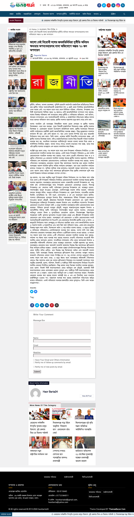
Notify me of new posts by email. (49, 367)
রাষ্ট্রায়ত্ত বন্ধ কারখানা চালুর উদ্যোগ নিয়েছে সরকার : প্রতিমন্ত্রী (16, 131)
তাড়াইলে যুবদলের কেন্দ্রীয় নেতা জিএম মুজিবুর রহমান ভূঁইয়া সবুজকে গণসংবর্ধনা (16, 196)
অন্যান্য (96, 14)
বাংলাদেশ (42, 29)
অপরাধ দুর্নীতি (62, 14)
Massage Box (39, 320)
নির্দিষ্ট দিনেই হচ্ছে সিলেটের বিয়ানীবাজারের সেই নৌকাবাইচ (104, 133)
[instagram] (109, 5)
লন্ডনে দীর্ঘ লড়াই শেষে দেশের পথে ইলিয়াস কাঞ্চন (16, 111)
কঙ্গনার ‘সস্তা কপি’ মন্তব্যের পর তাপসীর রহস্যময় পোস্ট (119, 92)
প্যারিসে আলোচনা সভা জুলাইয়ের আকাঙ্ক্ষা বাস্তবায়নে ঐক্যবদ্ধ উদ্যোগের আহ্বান (119, 134)
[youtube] (118, 5)
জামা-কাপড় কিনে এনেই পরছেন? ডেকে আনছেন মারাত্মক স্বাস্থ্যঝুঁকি (103, 154)
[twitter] (104, 5)
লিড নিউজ (51, 29)
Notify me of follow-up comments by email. (53, 362)
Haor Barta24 (50, 391)
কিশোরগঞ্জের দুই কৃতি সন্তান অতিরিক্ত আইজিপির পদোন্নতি (84, 426)
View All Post (87, 396)
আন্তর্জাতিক (27, 14)
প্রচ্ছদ (12, 14)
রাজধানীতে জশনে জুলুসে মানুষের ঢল (104, 109)
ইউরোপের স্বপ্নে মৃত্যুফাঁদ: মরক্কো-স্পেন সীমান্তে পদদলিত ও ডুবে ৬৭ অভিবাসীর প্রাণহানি (17, 47)
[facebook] (99, 5)
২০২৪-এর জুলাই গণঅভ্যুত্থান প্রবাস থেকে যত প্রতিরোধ (17, 217)
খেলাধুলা (37, 14)
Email (35, 345)
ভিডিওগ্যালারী (87, 477)
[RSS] (123, 5)
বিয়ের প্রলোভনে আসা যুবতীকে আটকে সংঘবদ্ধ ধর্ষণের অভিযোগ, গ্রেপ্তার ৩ (119, 112)
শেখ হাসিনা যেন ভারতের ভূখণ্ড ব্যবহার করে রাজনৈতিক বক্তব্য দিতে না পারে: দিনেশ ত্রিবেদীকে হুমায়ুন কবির (17, 71)
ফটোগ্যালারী (68, 477)
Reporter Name (40, 55)
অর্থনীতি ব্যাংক (74, 14)
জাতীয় (18, 14)
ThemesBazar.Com (117, 509)
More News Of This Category (43, 405)
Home (34, 29)
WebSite (37, 353)
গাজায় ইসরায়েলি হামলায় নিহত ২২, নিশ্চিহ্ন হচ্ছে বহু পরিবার (17, 237)
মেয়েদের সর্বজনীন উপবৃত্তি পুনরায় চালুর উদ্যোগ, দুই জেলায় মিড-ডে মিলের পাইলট (60, 20)
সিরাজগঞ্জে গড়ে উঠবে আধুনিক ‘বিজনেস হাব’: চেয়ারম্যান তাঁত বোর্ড (103, 72)
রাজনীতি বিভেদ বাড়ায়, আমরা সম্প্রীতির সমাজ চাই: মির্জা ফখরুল (16, 175)
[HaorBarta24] (22, 4)
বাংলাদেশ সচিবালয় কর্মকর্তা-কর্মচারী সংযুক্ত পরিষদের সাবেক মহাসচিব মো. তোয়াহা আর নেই (17, 153)
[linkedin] (113, 5)
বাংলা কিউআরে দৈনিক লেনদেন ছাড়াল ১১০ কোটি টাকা (103, 92)
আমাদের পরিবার (50, 477)
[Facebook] (32, 305)
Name (35, 338)
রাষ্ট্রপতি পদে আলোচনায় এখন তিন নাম (17, 92)
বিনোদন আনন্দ (48, 14)
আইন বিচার (86, 14)
